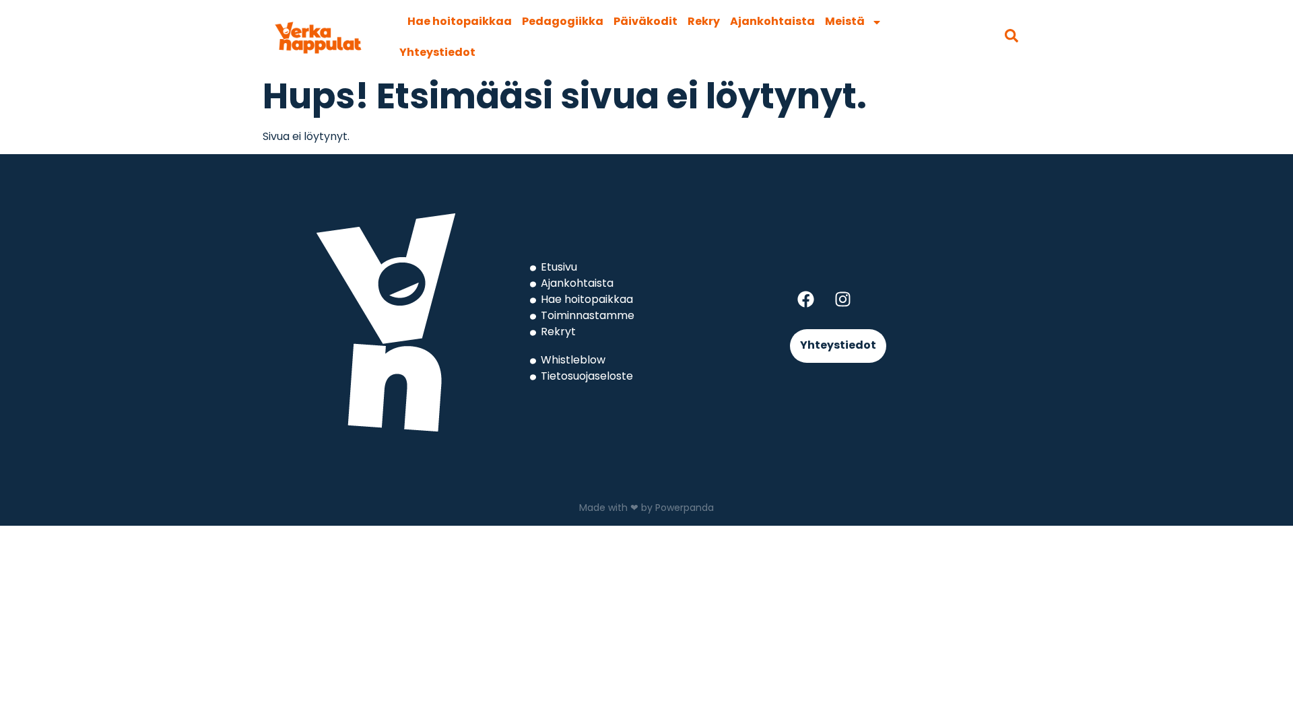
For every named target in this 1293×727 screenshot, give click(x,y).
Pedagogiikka (562, 22)
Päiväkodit (645, 22)
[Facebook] (805, 299)
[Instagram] (842, 299)
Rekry (704, 22)
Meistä (845, 22)
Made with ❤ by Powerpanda (646, 509)
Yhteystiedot (437, 53)
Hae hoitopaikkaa (459, 22)
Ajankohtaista (772, 22)
